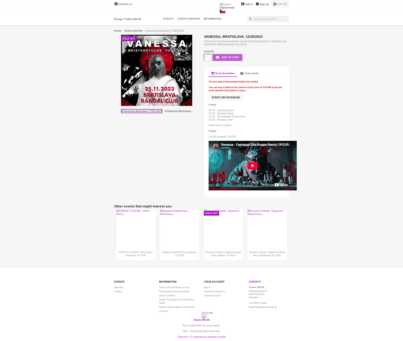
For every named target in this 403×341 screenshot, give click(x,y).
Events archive (189, 18)
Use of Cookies (167, 295)
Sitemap (118, 287)
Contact (163, 311)
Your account (214, 281)
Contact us (123, 4)
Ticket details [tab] (249, 73)
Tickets (168, 18)
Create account (212, 295)
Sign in (207, 287)
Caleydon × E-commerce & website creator (201, 336)
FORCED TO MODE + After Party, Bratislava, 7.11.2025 (136, 254)
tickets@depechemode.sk (263, 306)
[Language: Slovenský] (227, 7)
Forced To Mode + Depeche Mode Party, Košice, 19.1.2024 (223, 254)
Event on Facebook (226, 97)
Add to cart (227, 57)
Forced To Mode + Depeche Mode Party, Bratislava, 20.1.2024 (267, 254)
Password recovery (214, 291)
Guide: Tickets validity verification (177, 306)
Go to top (207, 312)
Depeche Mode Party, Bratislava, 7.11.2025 (179, 254)
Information (212, 18)
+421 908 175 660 (258, 303)
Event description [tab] (223, 73)
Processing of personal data (174, 291)
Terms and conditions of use (174, 287)
